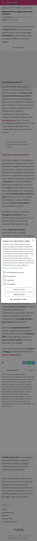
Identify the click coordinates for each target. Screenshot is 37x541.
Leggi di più (24, 265)
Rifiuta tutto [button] (19, 295)
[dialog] (18, 270)
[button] (18, 268)
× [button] (33, 240)
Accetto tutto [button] (19, 290)
